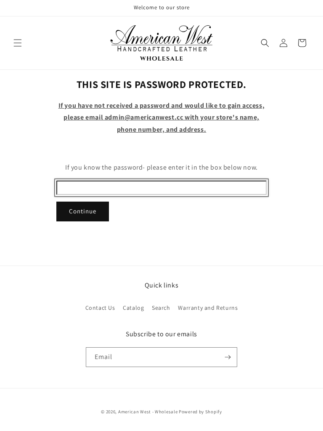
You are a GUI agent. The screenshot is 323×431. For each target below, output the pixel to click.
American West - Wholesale (148, 412)
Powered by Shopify (200, 412)
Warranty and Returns (208, 307)
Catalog (133, 307)
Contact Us (100, 307)
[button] (17, 43)
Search (161, 307)
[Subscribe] (227, 357)
